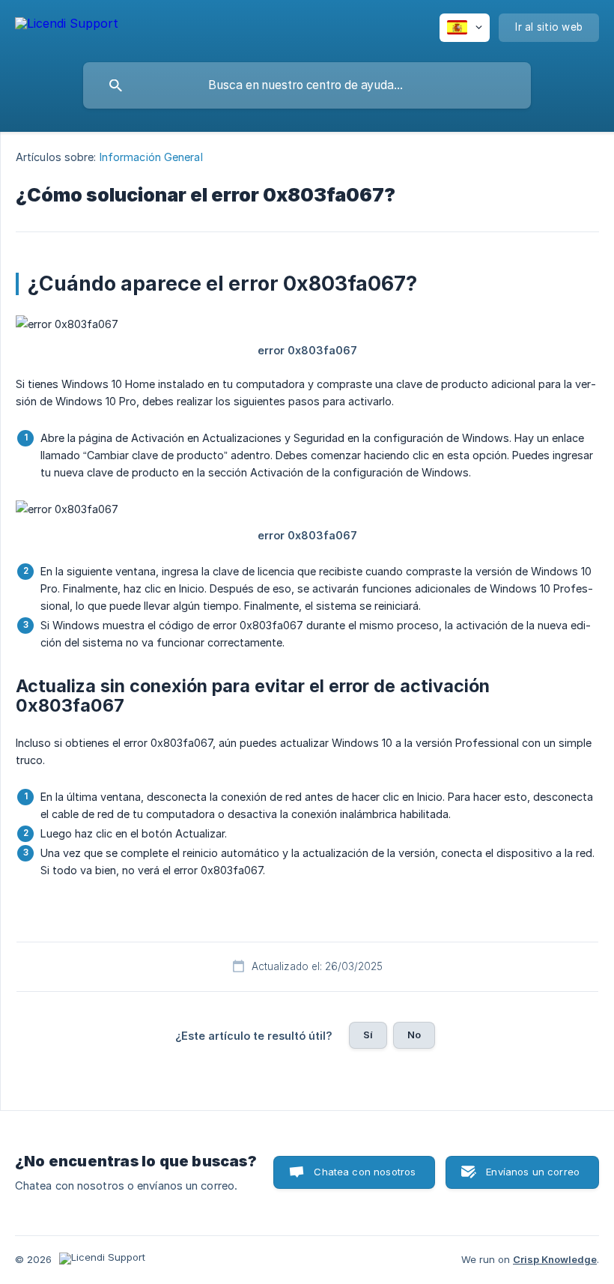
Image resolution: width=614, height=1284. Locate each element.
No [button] (414, 1035)
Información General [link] (151, 157)
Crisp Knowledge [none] (555, 1259)
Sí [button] (368, 1035)
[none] (66, 25)
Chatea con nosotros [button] (365, 1172)
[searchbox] (307, 85)
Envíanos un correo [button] (533, 1172)
